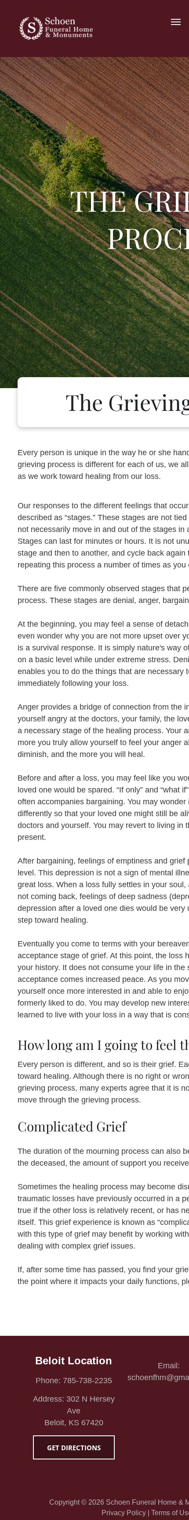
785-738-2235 (87, 1380)
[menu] (176, 22)
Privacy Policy (124, 1512)
